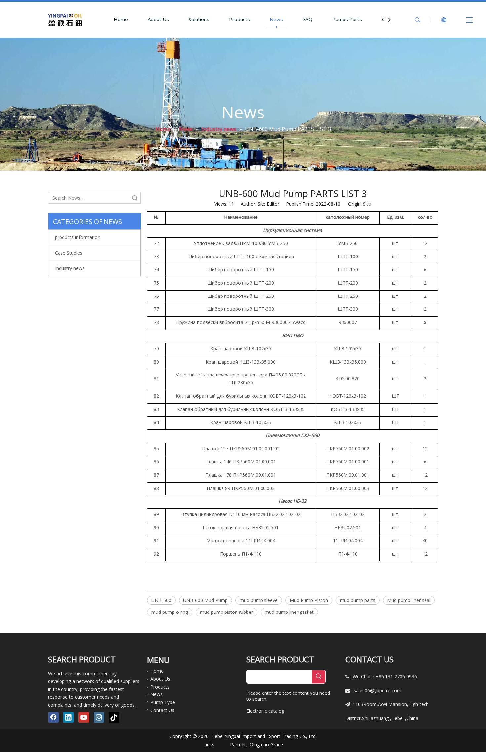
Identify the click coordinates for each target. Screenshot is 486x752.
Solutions (199, 19)
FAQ (307, 19)
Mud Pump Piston (309, 600)
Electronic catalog (265, 711)
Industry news (70, 268)
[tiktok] (114, 717)
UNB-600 (161, 600)
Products (239, 19)
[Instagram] (99, 717)
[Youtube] (83, 717)
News (276, 19)
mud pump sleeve (259, 600)
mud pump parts (357, 600)
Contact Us (162, 710)
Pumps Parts (347, 19)
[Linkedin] (68, 717)
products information (77, 237)
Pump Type (162, 702)
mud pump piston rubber (226, 612)
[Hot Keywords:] (318, 676)
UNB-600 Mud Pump (205, 600)
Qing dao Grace (266, 744)
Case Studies (68, 253)
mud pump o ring (169, 612)
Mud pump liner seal (408, 600)
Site (367, 204)
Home (121, 19)
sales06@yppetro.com (377, 690)
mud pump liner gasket (289, 612)
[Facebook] (53, 717)
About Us (158, 19)
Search (134, 197)
